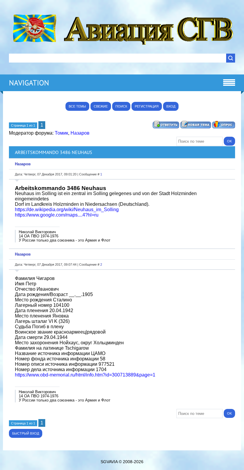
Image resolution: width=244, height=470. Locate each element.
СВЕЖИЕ (101, 106)
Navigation (29, 83)
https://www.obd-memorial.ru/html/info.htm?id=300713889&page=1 (85, 374)
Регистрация (147, 106)
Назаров (80, 133)
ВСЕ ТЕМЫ (77, 106)
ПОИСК (121, 106)
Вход (170, 106)
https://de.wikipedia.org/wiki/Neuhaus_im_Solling (67, 209)
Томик (61, 133)
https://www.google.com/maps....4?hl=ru (56, 214)
